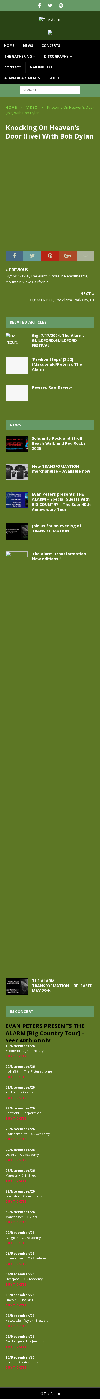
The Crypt (39, 1050)
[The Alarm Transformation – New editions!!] (17, 759)
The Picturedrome (38, 1071)
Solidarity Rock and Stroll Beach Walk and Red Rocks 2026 (59, 443)
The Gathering (18, 56)
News (28, 45)
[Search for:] (50, 90)
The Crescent (26, 1092)
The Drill (26, 1300)
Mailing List (41, 67)
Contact (12, 67)
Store (54, 78)
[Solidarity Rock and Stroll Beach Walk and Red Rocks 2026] (17, 444)
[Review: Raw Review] (17, 393)
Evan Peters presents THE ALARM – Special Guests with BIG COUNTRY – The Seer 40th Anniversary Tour (61, 502)
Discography (56, 56)
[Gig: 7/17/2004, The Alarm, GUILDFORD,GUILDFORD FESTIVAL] (17, 339)
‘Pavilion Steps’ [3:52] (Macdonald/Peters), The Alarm (57, 364)
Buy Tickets (16, 1056)
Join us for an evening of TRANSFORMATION (56, 528)
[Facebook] (39, 5)
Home (9, 45)
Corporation (31, 1113)
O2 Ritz (32, 1217)
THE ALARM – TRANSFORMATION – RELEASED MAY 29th (62, 985)
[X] (50, 5)
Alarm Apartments (22, 78)
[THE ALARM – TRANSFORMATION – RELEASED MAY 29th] (17, 986)
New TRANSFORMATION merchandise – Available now (61, 469)
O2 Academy (40, 1134)
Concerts (51, 45)
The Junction (35, 1341)
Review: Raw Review (52, 387)
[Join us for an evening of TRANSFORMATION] (17, 531)
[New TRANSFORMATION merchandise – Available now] (17, 472)
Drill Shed (28, 1175)
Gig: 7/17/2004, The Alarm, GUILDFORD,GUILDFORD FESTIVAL (58, 340)
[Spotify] (61, 5)
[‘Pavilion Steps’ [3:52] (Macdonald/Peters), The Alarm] (17, 365)
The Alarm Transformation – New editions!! (60, 556)
